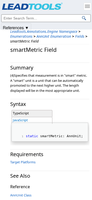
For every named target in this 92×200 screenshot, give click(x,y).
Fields (79, 36)
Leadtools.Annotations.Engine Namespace (43, 31)
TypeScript (21, 113)
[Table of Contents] (87, 6)
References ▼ (16, 27)
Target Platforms (23, 162)
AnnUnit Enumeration (54, 36)
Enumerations (21, 36)
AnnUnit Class (20, 195)
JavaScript (20, 120)
